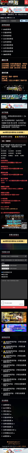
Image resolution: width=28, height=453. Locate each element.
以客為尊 (12, 151)
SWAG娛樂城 (7, 54)
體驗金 (11, 155)
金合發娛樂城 (8, 39)
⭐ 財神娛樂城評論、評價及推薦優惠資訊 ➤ (14, 352)
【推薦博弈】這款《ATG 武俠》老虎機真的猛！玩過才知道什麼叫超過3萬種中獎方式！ (13, 68)
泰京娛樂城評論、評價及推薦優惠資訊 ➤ (14, 389)
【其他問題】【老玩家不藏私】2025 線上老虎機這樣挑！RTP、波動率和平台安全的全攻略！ (13, 66)
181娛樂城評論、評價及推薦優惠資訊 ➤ (14, 394)
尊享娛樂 (4, 151)
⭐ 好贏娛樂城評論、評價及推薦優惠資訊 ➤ (14, 347)
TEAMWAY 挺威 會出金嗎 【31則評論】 (14, 123)
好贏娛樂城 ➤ (8, 417)
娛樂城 (3, 158)
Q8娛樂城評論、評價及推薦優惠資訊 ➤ (14, 384)
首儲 (17, 155)
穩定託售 (12, 153)
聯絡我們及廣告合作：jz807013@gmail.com (14, 443)
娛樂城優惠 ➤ (8, 427)
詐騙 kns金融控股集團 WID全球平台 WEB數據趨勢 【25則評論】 (14, 126)
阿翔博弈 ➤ (7, 414)
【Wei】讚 (4, 76)
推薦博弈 (5, 277)
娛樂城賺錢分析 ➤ (9, 430)
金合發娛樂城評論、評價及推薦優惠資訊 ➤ (14, 361)
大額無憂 (19, 153)
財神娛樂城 (7, 36)
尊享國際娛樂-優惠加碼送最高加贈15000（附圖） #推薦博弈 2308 (13, 146)
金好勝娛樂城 (8, 45)
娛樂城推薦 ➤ (8, 420)
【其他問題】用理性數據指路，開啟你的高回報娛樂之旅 (14, 64)
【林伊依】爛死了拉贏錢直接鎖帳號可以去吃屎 (14, 81)
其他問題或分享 (7, 272)
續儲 (23, 155)
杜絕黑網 (19, 151)
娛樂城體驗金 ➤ (9, 424)
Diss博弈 (18, 446)
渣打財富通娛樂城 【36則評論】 (13, 120)
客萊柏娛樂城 (8, 51)
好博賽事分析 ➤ (9, 433)
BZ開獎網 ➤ (7, 436)
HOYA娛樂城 (7, 29)
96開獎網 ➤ (7, 405)
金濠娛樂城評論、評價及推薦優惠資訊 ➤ (14, 375)
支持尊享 (4, 153)
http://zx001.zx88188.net (9, 209)
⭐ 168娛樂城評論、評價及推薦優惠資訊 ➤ (14, 356)
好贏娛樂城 (7, 32)
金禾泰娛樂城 (8, 48)
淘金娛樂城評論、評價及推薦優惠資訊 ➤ (14, 366)
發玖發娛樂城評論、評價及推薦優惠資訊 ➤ (14, 380)
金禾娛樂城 (7, 42)
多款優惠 (4, 155)
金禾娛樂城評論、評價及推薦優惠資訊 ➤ (14, 370)
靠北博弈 (5, 274)
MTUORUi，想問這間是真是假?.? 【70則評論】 (14, 117)
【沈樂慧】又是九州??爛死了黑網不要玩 (14, 79)
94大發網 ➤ (7, 408)
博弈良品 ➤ (7, 411)
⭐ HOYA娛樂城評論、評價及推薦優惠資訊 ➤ (14, 342)
